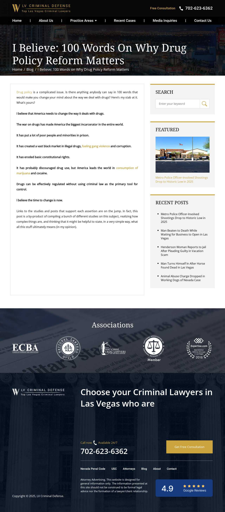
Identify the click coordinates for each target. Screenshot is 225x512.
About (157, 469)
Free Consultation (162, 8)
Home (17, 20)
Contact (171, 469)
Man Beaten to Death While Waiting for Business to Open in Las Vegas (184, 234)
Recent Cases (125, 20)
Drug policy (24, 92)
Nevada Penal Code (93, 469)
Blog (144, 469)
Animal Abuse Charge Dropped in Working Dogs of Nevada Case (183, 278)
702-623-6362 (104, 451)
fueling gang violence (96, 146)
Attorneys (129, 469)
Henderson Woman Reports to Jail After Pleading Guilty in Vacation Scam (183, 251)
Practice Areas (81, 20)
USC (114, 469)
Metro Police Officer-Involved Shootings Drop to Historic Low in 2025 (182, 180)
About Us (46, 20)
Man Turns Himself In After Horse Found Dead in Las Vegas (183, 265)
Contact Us (202, 20)
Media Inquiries (165, 20)
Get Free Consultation (189, 447)
